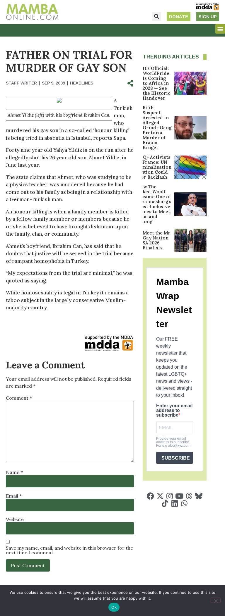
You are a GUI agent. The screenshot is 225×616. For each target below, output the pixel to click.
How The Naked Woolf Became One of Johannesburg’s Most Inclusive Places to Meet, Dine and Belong (154, 204)
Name (14, 472)
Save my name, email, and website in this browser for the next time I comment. (69, 550)
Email (14, 496)
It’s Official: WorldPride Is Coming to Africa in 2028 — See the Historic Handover (157, 83)
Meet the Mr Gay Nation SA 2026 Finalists (156, 240)
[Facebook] (150, 496)
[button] (156, 16)
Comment (19, 398)
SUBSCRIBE (175, 457)
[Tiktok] (164, 503)
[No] (216, 600)
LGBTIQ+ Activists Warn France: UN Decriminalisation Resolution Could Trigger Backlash (150, 167)
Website (15, 519)
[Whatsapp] (184, 503)
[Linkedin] (174, 503)
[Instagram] (169, 496)
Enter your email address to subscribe (174, 410)
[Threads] (189, 496)
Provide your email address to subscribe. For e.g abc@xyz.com (173, 442)
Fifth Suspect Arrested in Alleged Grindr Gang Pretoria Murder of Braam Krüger (157, 127)
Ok (114, 607)
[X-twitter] (160, 496)
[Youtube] (179, 496)
